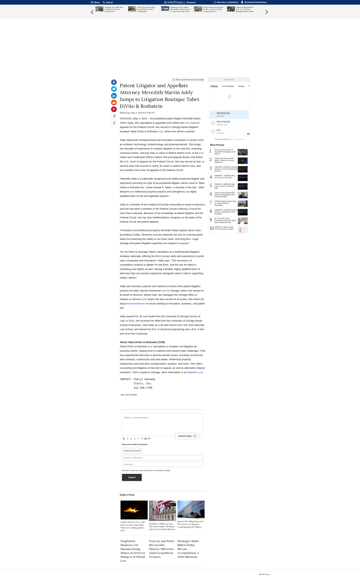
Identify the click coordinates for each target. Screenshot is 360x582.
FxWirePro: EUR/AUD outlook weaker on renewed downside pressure (226, 169)
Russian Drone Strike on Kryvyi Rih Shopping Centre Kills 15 (225, 152)
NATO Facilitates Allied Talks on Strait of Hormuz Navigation (225, 203)
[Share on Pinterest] (114, 111)
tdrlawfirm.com (195, 372)
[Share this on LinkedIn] (114, 98)
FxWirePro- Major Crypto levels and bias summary (224, 228)
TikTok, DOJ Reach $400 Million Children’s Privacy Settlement (224, 160)
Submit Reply (185, 436)
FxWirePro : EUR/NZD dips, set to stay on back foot (225, 177)
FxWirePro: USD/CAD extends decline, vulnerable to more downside (226, 212)
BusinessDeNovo (135, 303)
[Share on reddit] (114, 104)
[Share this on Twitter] (114, 91)
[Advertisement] (180, 55)
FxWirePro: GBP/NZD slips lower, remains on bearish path (225, 186)
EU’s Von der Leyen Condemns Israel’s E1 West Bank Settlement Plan (225, 220)
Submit (131, 477)
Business (191, 2)
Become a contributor (227, 2)
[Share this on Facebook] (114, 84)
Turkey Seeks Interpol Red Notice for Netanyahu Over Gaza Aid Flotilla (225, 195)
